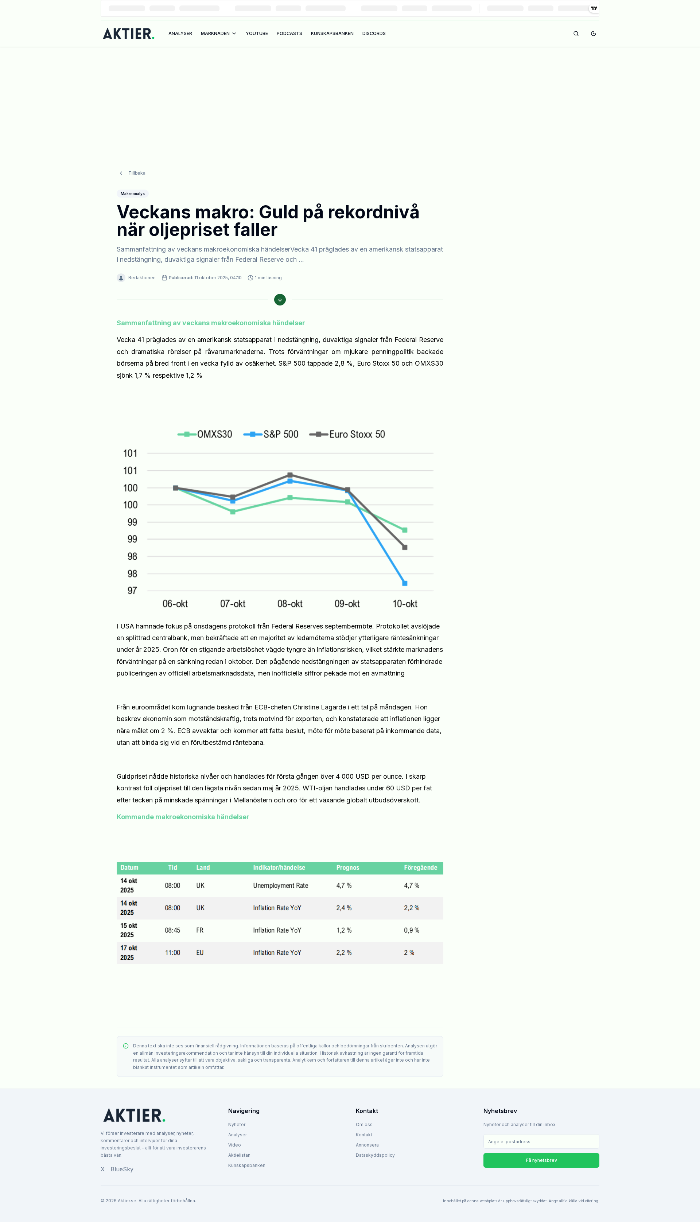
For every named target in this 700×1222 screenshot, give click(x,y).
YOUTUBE (257, 33)
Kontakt (364, 1134)
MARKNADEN (215, 33)
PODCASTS (289, 33)
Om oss (364, 1124)
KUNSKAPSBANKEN (332, 33)
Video (234, 1145)
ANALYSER (180, 33)
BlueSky (121, 1169)
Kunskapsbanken (246, 1165)
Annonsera (367, 1145)
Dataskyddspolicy (375, 1155)
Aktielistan (239, 1155)
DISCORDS (374, 33)
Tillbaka (136, 173)
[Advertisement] (350, 101)
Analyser (237, 1134)
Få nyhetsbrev (541, 1160)
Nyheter (236, 1124)
